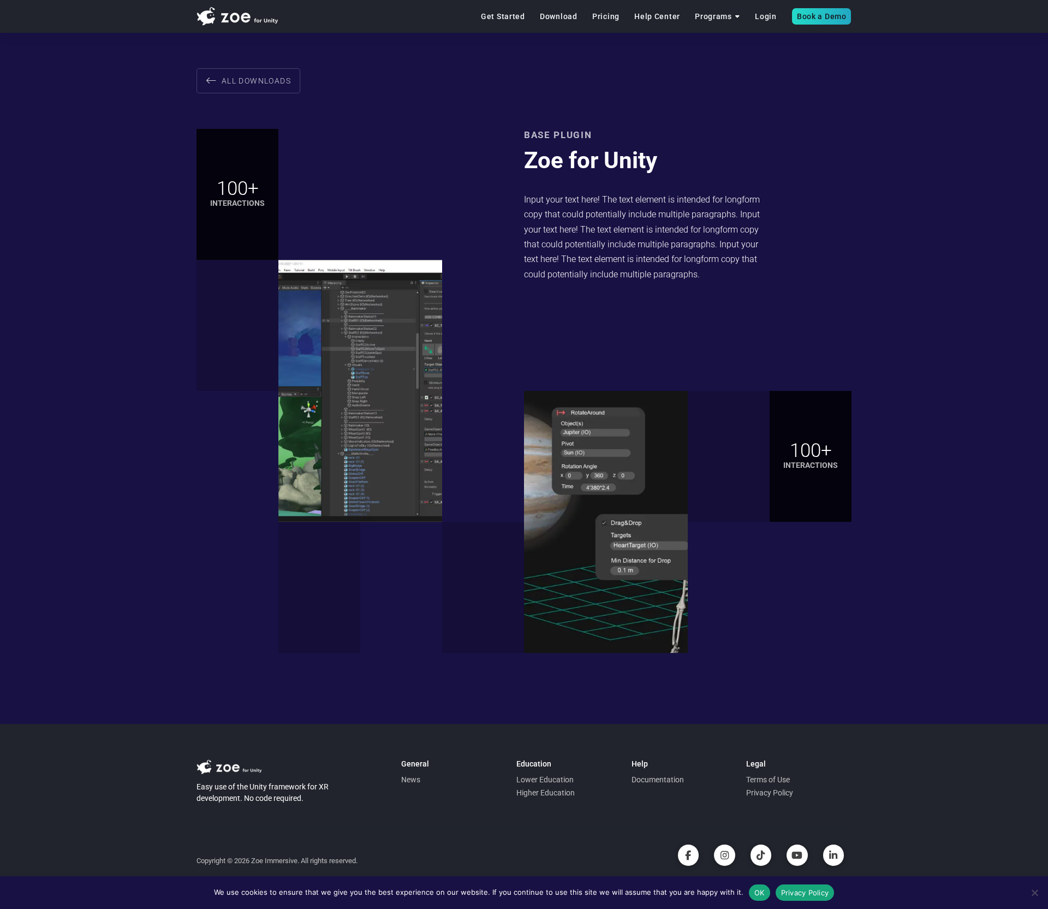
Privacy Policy (805, 892)
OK (759, 892)
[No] (1034, 892)
